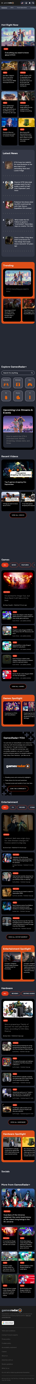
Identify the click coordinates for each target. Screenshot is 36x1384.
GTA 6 (11, 7)
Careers (4, 1351)
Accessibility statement (9, 1347)
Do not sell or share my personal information (16, 1372)
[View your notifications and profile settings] (29, 3)
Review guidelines (7, 1364)
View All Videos (18, 515)
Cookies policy (6, 1343)
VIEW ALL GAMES (18, 686)
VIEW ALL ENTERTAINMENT (18, 937)
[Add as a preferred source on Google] (8, 1323)
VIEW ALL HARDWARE (18, 1122)
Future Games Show (22, 7)
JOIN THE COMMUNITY (18, 788)
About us (5, 1356)
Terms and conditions (8, 1331)
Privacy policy (6, 1339)
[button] (33, 3)
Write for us (5, 1368)
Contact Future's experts (10, 1335)
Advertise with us (7, 1360)
